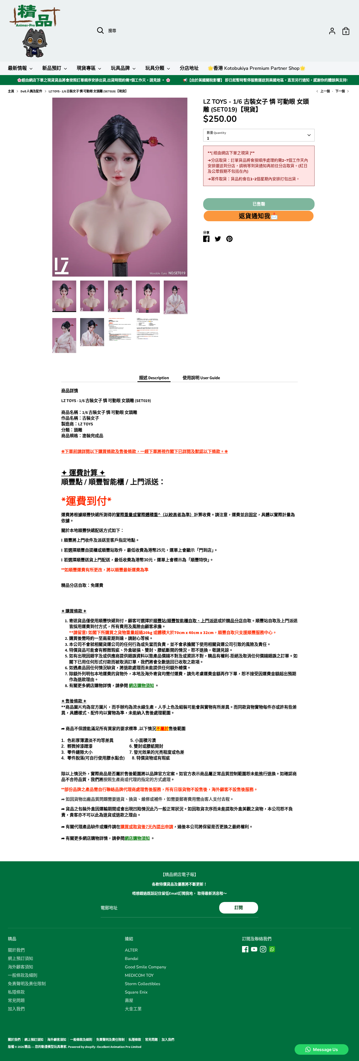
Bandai (131, 959)
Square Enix (136, 992)
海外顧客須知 (20, 967)
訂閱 (238, 907)
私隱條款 (16, 992)
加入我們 (16, 1009)
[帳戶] (332, 31)
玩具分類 (155, 68)
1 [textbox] (208, 138)
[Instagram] (263, 949)
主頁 (11, 91)
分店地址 (189, 68)
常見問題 (16, 1001)
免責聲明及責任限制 (27, 984)
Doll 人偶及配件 (31, 91)
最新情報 (18, 68)
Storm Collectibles (142, 984)
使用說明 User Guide (201, 378)
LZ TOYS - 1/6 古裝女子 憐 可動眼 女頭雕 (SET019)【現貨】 (88, 91)
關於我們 (16, 950)
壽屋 (129, 1001)
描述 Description (154, 378)
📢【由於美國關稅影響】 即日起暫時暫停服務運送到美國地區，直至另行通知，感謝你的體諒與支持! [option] (265, 80)
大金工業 (133, 1009)
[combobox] (258, 135)
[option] (120, 189)
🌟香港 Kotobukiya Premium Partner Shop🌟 (256, 68)
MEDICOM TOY (139, 975)
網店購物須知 (141, 685)
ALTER (131, 950)
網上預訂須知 (20, 959)
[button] (258, 216)
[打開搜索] (100, 30)
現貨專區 (87, 68)
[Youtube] (254, 949)
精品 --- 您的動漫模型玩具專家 (45, 1047)
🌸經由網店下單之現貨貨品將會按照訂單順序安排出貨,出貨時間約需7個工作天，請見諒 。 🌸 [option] (93, 80)
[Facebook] (245, 949)
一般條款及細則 (22, 975)
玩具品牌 (121, 68)
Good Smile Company (145, 967)
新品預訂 (52, 68)
